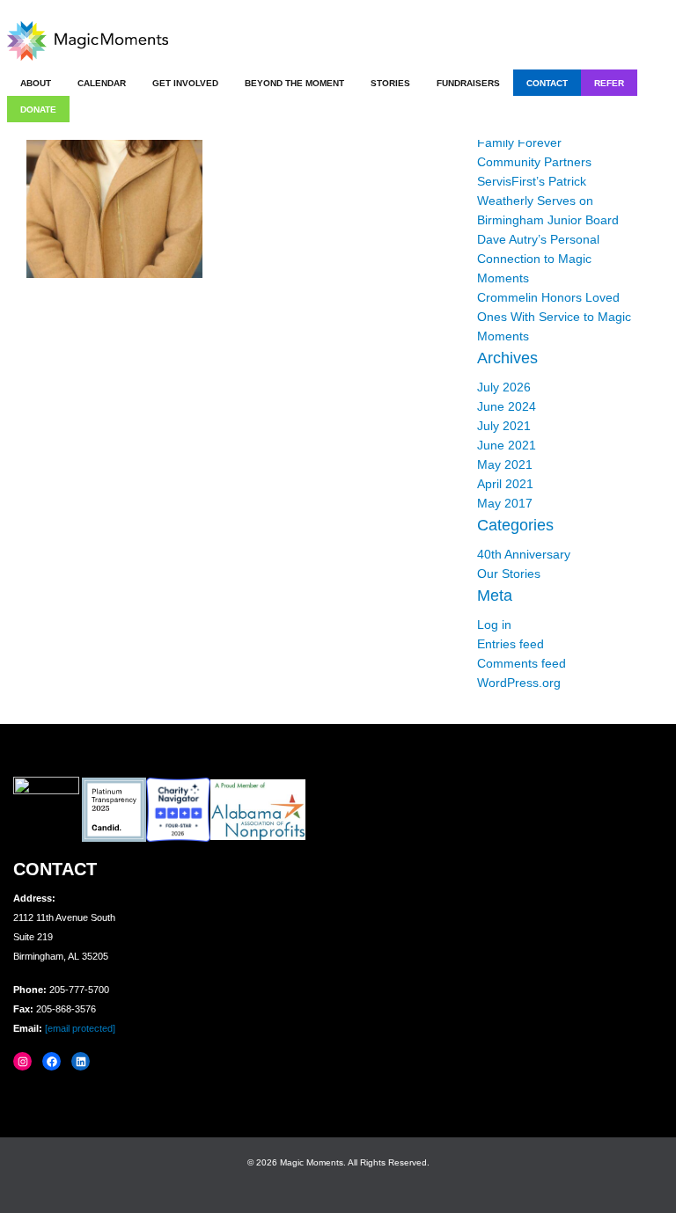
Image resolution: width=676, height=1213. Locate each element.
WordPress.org (519, 683)
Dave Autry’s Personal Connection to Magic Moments (538, 258)
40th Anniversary (523, 554)
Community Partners (534, 162)
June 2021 (506, 445)
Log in (494, 624)
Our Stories (508, 573)
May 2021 (505, 464)
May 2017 (505, 503)
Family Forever (519, 142)
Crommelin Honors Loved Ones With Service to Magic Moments (554, 316)
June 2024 (506, 406)
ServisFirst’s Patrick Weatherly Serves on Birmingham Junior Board (548, 200)
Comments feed (521, 663)
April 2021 (505, 484)
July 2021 (504, 426)
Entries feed (510, 644)
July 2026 (504, 387)
